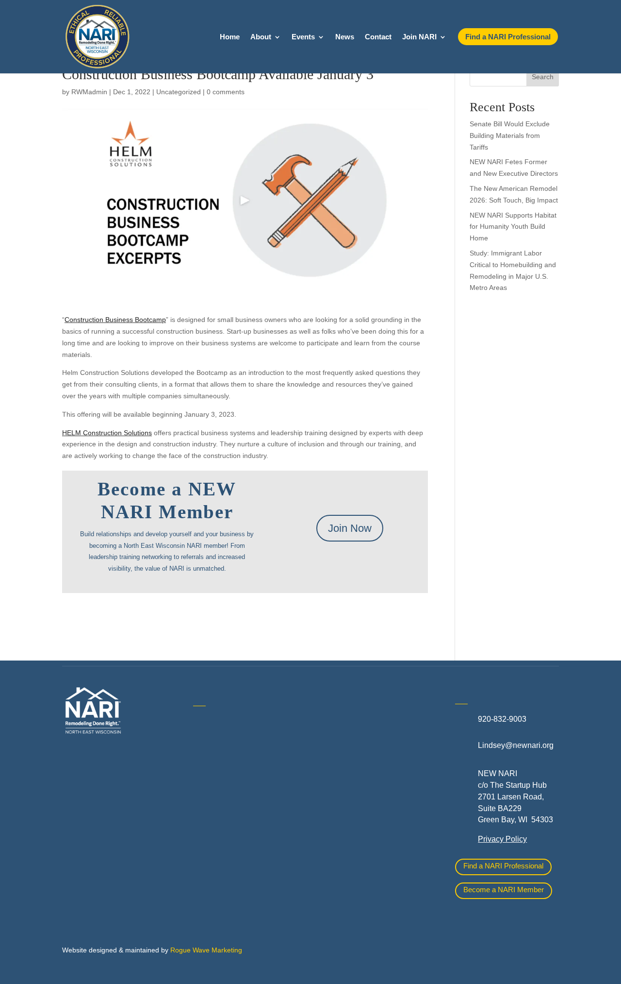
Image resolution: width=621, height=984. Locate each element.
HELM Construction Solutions (107, 433)
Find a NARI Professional (503, 866)
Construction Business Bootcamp (115, 319)
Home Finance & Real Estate (374, 723)
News (344, 37)
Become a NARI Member (503, 889)
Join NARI (419, 37)
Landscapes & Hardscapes (370, 745)
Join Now (350, 528)
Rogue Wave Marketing (206, 950)
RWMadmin (89, 92)
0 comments (226, 92)
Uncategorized (178, 92)
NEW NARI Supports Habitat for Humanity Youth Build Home (513, 226)
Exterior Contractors (358, 838)
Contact (378, 37)
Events (303, 37)
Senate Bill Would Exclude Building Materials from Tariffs (510, 135)
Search (543, 77)
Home (230, 37)
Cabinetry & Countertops (235, 839)
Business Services (225, 817)
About (260, 37)
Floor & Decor (217, 860)
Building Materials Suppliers (241, 795)
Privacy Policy (502, 839)
